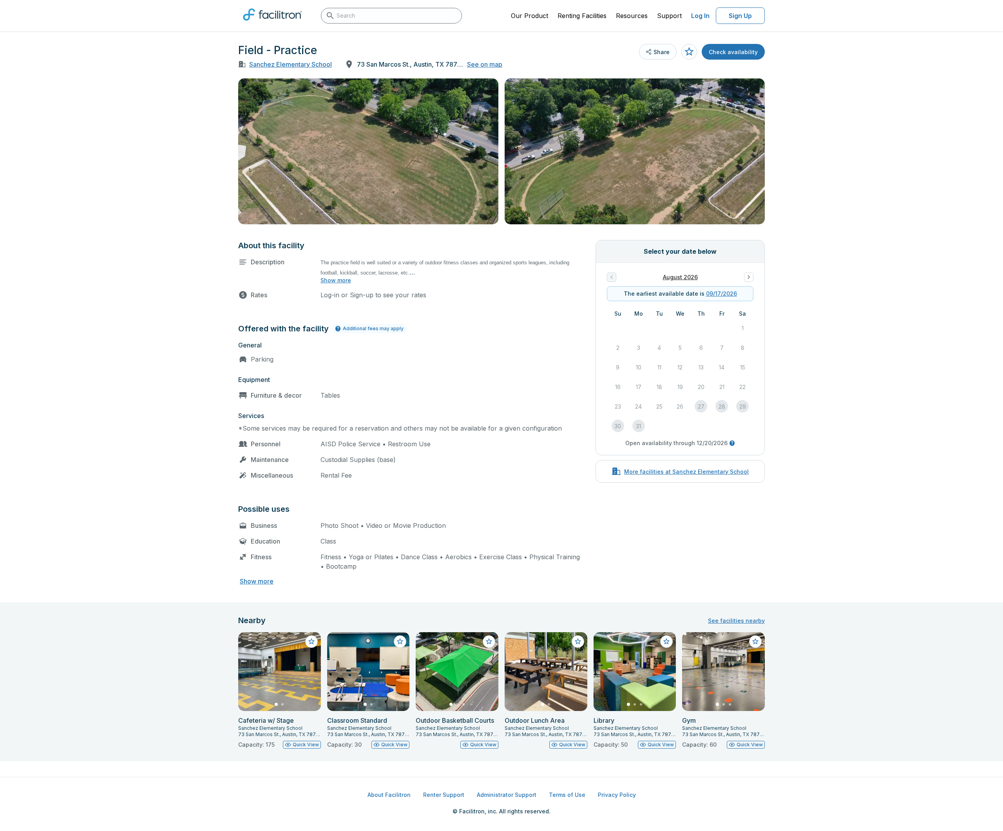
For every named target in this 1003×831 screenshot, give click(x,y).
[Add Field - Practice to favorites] (689, 52)
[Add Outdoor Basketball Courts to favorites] (489, 641)
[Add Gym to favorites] (755, 641)
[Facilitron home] (272, 23)
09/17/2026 (721, 293)
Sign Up (740, 16)
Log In (700, 16)
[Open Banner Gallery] (368, 151)
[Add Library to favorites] (666, 641)
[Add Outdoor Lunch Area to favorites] (578, 641)
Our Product (529, 16)
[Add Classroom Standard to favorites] (400, 641)
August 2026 (680, 277)
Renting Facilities (582, 16)
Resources (632, 16)
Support (669, 16)
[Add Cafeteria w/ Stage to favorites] (311, 641)
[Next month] (748, 277)
